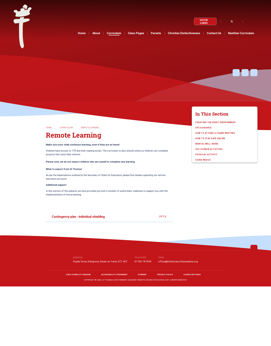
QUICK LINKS (204, 21)
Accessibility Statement (114, 274)
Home (49, 127)
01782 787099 (143, 261)
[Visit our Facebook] (225, 21)
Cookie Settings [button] (192, 274)
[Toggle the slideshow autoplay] (236, 72)
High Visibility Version (78, 274)
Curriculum (66, 127)
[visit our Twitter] (231, 21)
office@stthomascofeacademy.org (178, 261)
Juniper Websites (178, 280)
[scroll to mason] (253, 248)
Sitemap (142, 274)
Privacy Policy (165, 274)
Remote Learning (90, 127)
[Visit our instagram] (238, 21)
